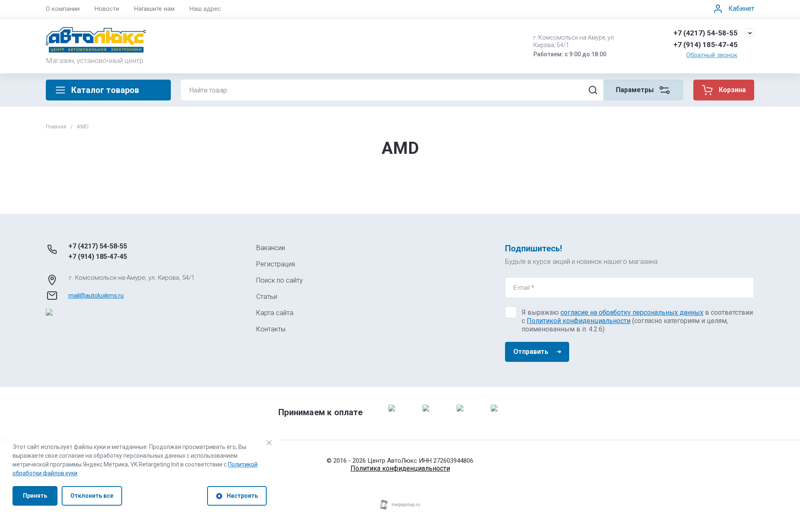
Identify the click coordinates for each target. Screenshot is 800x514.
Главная (56, 126)
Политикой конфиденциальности (578, 321)
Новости (107, 9)
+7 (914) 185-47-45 (705, 44)
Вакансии (270, 248)
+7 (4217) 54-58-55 (705, 33)
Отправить (530, 352)
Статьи (266, 297)
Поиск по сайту (279, 280)
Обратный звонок (712, 55)
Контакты (270, 329)
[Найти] (592, 90)
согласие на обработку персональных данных (631, 312)
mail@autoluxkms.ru (96, 295)
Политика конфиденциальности (400, 468)
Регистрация (275, 264)
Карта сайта (274, 313)
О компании (63, 9)
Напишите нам (154, 9)
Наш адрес (205, 9)
